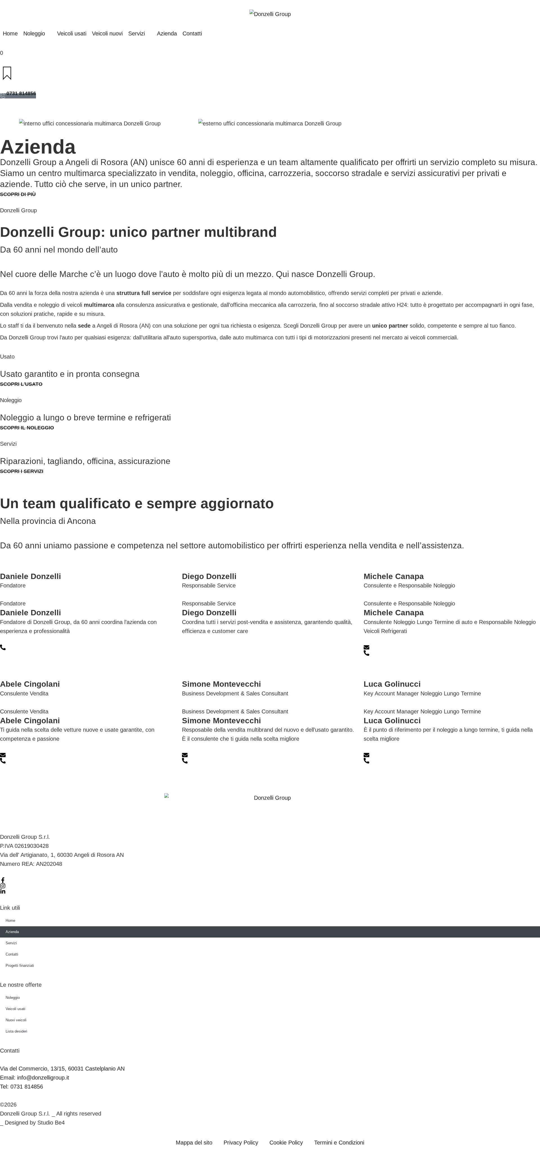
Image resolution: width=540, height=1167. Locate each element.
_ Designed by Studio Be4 (32, 1122)
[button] (37, 33)
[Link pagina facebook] (3, 880)
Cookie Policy (286, 1142)
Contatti (12, 954)
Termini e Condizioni (339, 1142)
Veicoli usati (15, 1009)
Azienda (12, 932)
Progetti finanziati (20, 965)
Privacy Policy (241, 1142)
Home (10, 920)
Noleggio (13, 997)
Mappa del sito (194, 1142)
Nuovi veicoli (16, 1020)
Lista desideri (16, 1031)
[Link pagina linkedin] (3, 891)
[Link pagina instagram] (3, 886)
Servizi (11, 943)
